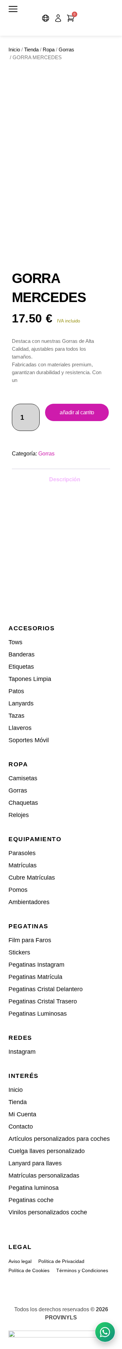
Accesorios (31, 628)
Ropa (49, 49)
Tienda (31, 49)
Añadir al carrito (77, 412)
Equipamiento (34, 839)
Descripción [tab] (64, 479)
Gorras (66, 49)
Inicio (14, 49)
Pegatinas (28, 926)
